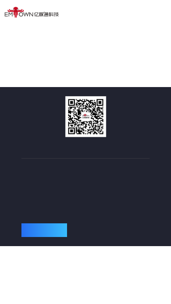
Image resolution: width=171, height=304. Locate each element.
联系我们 (44, 233)
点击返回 (85, 58)
